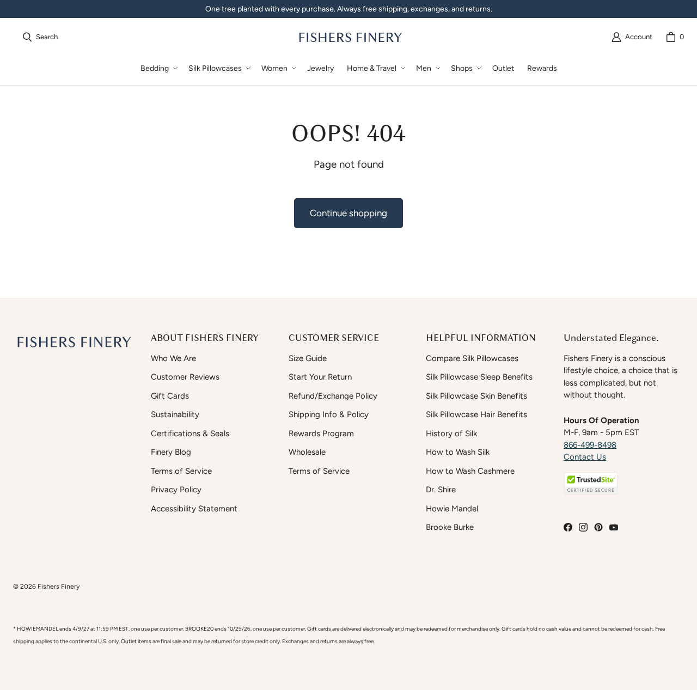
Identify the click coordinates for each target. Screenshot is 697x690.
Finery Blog (171, 452)
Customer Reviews (185, 377)
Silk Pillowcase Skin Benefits (476, 396)
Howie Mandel (452, 509)
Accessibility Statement (194, 509)
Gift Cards (170, 396)
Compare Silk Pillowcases (472, 358)
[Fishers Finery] (349, 37)
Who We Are (173, 358)
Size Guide (308, 358)
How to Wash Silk (458, 452)
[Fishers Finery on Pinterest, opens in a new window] (598, 527)
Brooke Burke (450, 527)
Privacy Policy (176, 489)
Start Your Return (320, 377)
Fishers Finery (59, 586)
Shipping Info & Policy (329, 414)
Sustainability (175, 414)
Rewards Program (321, 433)
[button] (158, 68)
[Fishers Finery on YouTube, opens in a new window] (613, 527)
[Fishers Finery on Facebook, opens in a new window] (568, 527)
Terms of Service (181, 471)
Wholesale (307, 452)
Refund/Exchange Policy (333, 396)
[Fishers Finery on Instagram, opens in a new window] (583, 527)
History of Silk (451, 433)
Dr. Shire (441, 489)
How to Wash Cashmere (470, 471)
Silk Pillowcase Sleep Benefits (479, 377)
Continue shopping (348, 212)
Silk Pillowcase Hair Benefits (476, 414)
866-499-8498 (590, 445)
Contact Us (585, 457)
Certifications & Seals (190, 433)
